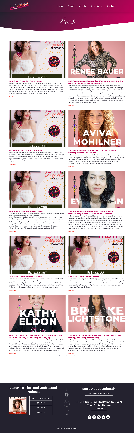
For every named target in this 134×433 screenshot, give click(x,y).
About (71, 6)
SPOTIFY (41, 403)
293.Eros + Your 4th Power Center (26, 81)
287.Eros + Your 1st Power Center (25, 277)
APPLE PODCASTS (41, 398)
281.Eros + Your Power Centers (83, 277)
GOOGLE (41, 412)
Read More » (12, 97)
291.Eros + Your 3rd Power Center (26, 150)
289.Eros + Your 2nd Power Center (26, 211)
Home (60, 6)
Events (82, 6)
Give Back (96, 6)
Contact (111, 6)
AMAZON (41, 407)
